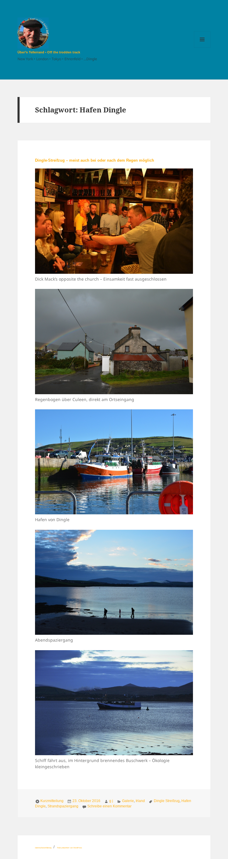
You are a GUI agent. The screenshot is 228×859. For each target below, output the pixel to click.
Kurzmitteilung (52, 801)
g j (111, 801)
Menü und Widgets (202, 47)
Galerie (128, 801)
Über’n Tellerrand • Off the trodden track (49, 52)
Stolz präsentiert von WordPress (69, 848)
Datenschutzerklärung (43, 848)
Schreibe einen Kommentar (109, 806)
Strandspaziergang (63, 806)
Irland (140, 801)
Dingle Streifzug (167, 801)
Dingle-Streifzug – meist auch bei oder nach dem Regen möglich (94, 160)
